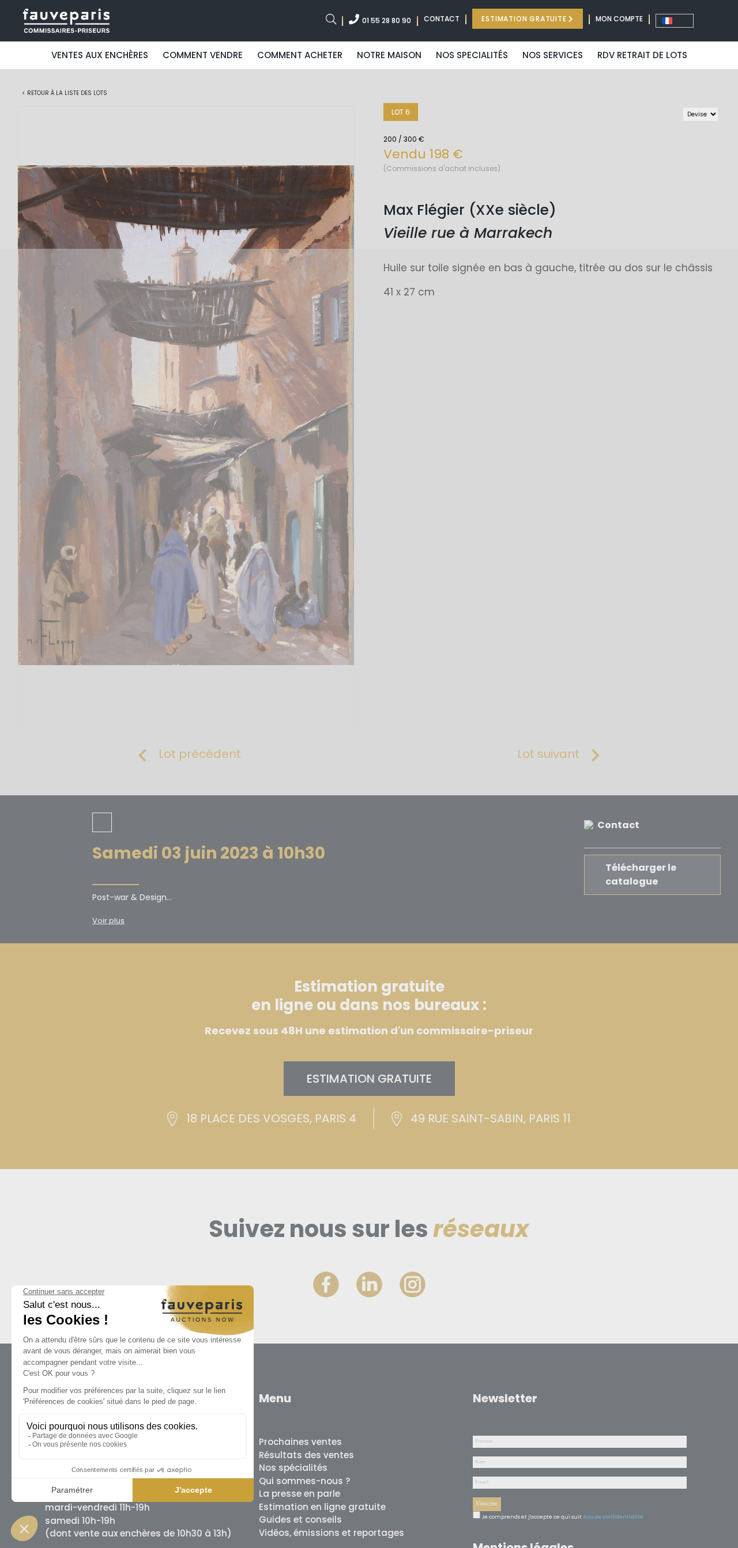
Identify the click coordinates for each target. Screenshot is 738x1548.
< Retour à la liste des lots (64, 93)
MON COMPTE (619, 19)
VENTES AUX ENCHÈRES (99, 55)
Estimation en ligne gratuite (322, 1507)
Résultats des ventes (306, 1455)
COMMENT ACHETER (299, 55)
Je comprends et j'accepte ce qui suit (531, 1516)
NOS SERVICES (552, 55)
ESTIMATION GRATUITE (524, 19)
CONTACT (442, 19)
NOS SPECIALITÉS (472, 55)
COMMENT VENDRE (203, 55)
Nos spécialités (293, 1468)
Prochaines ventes (300, 1442)
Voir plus (108, 920)
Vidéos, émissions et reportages (331, 1533)
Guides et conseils (300, 1519)
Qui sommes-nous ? (304, 1481)
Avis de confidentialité (613, 1516)
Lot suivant (548, 754)
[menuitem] (675, 21)
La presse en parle (299, 1494)
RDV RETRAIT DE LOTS (642, 55)
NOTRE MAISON (389, 55)
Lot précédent (200, 754)
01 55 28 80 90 (386, 20)
